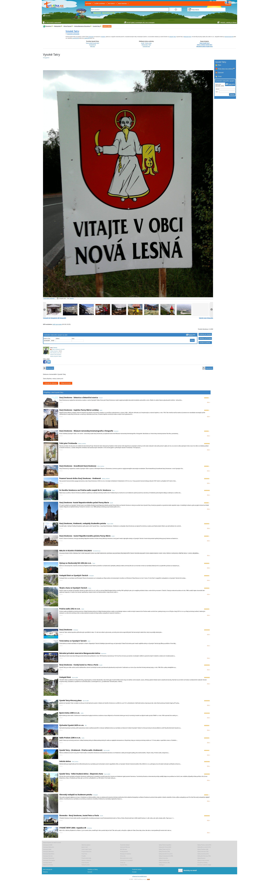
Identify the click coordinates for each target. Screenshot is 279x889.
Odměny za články (93, 869)
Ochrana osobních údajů (204, 865)
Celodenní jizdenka (204, 342)
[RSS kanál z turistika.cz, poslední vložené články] (148, 879)
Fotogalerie (46, 58)
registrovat (228, 4)
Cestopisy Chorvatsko (49, 860)
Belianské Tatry (187, 36)
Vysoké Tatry (72, 31)
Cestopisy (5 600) (47, 845)
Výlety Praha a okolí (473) (204, 845)
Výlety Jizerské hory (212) (165, 854)
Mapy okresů (97, 13)
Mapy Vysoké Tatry (204, 43)
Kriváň (142, 43)
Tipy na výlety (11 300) (108, 13)
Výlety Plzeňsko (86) (202, 849)
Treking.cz (161, 865)
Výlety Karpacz (201, 858)
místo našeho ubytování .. (49, 298)
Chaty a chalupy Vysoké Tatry (204, 44)
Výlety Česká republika (165, 845)
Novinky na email (190, 870)
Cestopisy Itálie (47, 849)
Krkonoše (122, 856)
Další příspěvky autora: (55, 352)
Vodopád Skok (146, 46)
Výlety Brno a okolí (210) (204, 847)
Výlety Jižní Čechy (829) (165, 847)
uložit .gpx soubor (57, 324)
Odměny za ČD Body (205, 338)
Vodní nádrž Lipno (87, 849)
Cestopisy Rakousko (48, 847)
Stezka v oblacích (86, 860)
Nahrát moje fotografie (206, 318)
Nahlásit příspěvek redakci (55, 356)
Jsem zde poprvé (47, 869)
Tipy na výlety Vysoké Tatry (92, 43)
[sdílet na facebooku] (45, 361)
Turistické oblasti (124, 845)
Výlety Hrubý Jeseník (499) (166, 856)
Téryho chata (148, 43)
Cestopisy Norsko (48, 856)
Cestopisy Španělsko (48, 854)
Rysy (150, 44)
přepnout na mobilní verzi (139, 876)
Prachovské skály (86, 858)
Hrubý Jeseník (124, 851)
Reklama (45, 872)
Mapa (219, 65)
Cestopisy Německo (48, 851)
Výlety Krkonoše (163, 858)
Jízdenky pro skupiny (205, 334)
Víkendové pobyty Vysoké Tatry (204, 46)
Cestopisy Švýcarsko (48, 858)
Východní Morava (125, 847)
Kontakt (134, 872)
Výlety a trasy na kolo (203, 860)
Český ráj (122, 862)
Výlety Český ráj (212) (164, 849)
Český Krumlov (86, 865)
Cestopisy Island (47, 862)
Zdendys (72, 298)
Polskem (103, 36)
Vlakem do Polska (48, 865)
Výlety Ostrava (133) (202, 851)
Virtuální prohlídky (202, 862)
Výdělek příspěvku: (54, 351)
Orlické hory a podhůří (126, 860)
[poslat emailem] (49, 361)
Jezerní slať (85, 847)
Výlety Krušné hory (164, 860)
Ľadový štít (87, 38)
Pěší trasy (92, 46)
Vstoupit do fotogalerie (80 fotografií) (54, 318)
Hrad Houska (85, 862)
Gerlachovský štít (229, 36)
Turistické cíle (92, 44)
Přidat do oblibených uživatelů (58, 349)
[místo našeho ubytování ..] (128, 183)
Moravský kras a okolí (126, 858)
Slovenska (90, 36)
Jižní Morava (123, 849)
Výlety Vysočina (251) (203, 854)
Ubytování (221, 72)
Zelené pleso (145, 44)
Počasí (220, 76)
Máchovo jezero (86, 845)
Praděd (84, 856)
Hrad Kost (84, 854)
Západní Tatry (172, 36)
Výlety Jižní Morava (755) (204, 856)
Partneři (90, 872)
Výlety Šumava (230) (164, 851)
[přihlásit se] (228, 2)
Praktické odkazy (137, 869)
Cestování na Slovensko (73, 34)
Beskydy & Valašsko (125, 854)
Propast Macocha (86, 851)
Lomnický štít (75, 38)
